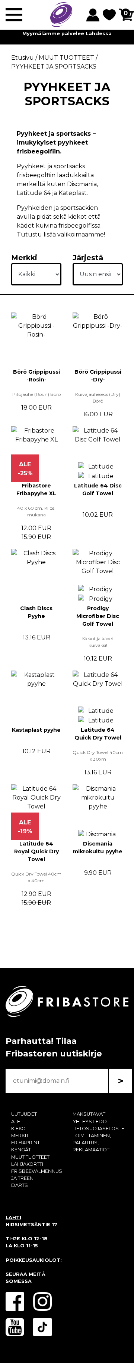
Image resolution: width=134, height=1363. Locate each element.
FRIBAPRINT (25, 1142)
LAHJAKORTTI (27, 1164)
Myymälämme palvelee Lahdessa (67, 33)
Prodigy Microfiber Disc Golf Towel (97, 616)
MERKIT (20, 1135)
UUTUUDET (24, 1114)
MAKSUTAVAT (89, 1114)
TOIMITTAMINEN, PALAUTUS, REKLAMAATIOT (92, 1142)
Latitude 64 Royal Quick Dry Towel (36, 851)
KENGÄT (21, 1149)
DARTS (19, 1185)
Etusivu (22, 57)
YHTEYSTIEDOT (91, 1121)
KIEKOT (19, 1128)
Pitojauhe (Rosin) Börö (36, 394)
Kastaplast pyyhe (36, 730)
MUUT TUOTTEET (30, 1157)
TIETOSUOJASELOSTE (98, 1128)
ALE (15, 1121)
